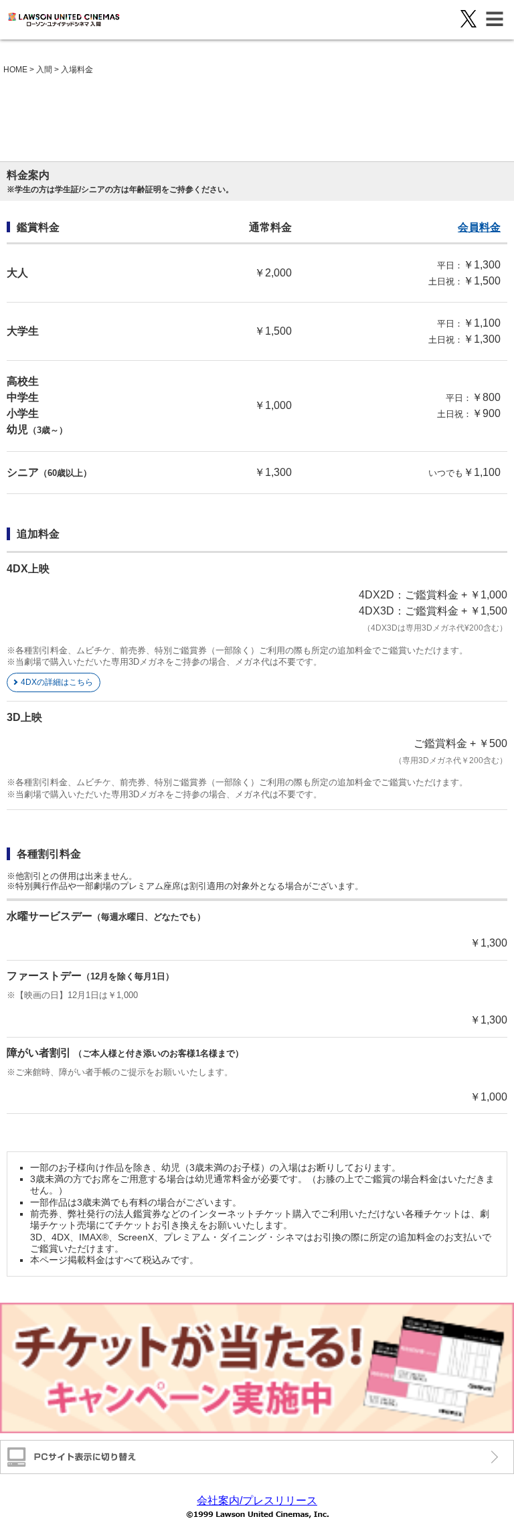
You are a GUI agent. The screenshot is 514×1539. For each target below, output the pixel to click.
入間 (44, 69)
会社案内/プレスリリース (257, 1500)
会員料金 (479, 227)
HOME (15, 69)
